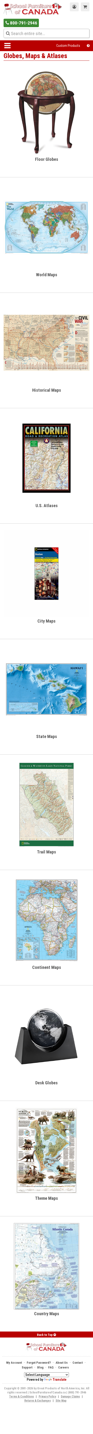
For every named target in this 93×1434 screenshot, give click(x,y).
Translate (60, 1379)
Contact (77, 1362)
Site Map (61, 1400)
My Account (14, 1362)
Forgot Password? (39, 1362)
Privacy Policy (47, 1396)
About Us (62, 1362)
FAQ (50, 1367)
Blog (40, 1367)
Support (27, 1367)
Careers (63, 1367)
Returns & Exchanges (37, 1400)
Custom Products (68, 46)
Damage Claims (70, 1396)
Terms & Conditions (21, 1396)
